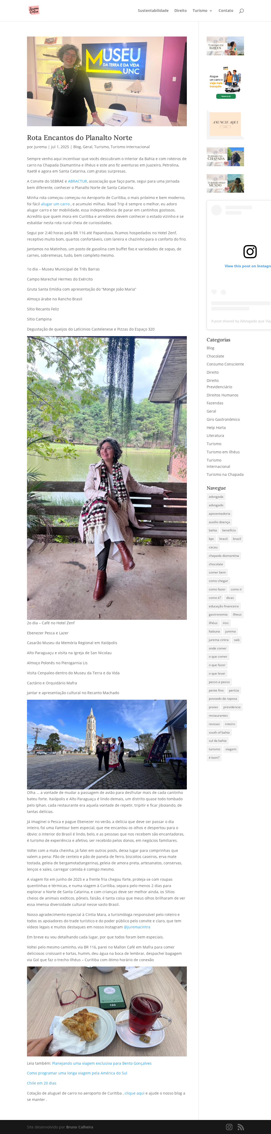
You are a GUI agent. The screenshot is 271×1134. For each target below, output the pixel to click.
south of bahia (219, 732)
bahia (213, 530)
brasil (223, 538)
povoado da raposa (223, 698)
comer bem (217, 572)
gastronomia (218, 614)
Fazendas (215, 402)
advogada (216, 496)
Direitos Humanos (222, 394)
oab (237, 640)
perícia (234, 690)
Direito (180, 11)
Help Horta (216, 427)
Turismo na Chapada (225, 474)
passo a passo (219, 682)
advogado (216, 505)
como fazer (217, 589)
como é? (215, 597)
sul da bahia (218, 740)
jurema (230, 631)
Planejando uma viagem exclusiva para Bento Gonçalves (101, 1063)
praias (213, 707)
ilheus (237, 614)
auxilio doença (219, 522)
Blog (77, 146)
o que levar (217, 673)
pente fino (216, 690)
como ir (236, 589)
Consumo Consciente (225, 364)
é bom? (214, 757)
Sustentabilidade (153, 11)
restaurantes (218, 715)
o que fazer (217, 665)
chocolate (216, 564)
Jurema (40, 146)
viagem (230, 749)
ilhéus (213, 623)
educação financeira (224, 606)
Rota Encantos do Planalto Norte (79, 137)
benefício (229, 530)
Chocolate (215, 356)
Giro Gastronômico (223, 419)
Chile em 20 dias (41, 1083)
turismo (214, 749)
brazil (237, 538)
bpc (211, 538)
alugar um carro (55, 203)
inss (226, 623)
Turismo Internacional (130, 146)
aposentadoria (219, 513)
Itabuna (214, 631)
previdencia (232, 707)
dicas (230, 597)
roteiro (230, 724)
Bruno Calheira (79, 1127)
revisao (214, 724)
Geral (87, 146)
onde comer (218, 648)
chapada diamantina (224, 555)
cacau (213, 547)
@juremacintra (137, 926)
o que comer (218, 656)
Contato (226, 11)
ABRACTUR (77, 181)
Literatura (215, 435)
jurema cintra (219, 640)
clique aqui (135, 1093)
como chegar (218, 581)
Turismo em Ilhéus (223, 451)
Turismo (200, 11)
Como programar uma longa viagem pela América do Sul (77, 1073)
